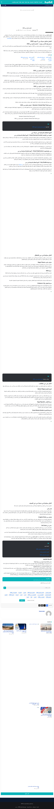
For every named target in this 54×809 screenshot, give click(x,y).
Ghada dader (34, 30)
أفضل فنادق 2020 (31, 592)
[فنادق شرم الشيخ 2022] (31, 59)
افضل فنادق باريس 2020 (38, 379)
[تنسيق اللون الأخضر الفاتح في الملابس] (49, 59)
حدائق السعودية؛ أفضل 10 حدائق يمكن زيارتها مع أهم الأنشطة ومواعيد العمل (8, 631)
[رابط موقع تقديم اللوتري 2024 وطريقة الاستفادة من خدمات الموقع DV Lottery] (46, 710)
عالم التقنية (36, 2)
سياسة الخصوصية (29, 807)
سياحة (17, 595)
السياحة (20, 592)
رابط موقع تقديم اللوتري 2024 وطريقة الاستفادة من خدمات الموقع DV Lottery (46, 715)
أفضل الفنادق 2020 (39, 592)
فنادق (6, 595)
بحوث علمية (27, 2)
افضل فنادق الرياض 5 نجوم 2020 (38, 127)
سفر (21, 595)
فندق (35, 597)
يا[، (31, 597)
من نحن (16, 807)
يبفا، (27, 597)
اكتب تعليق (27, 793)
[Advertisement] (27, 19)
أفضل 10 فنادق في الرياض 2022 (42, 549)
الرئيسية (40, 2)
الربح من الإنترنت (15, 2)
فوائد (20, 2)
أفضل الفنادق (48, 592)
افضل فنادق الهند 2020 (44, 555)
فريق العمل (34, 807)
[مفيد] (48, 2)
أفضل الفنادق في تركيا (44, 552)
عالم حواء (32, 2)
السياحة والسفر (47, 595)
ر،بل (25, 595)
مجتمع (23, 2)
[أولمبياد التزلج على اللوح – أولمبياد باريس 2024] (20, 627)
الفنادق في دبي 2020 (31, 595)
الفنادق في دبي (40, 595)
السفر (24, 592)
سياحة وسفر (28, 10)
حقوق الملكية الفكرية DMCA (22, 807)
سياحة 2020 (11, 595)
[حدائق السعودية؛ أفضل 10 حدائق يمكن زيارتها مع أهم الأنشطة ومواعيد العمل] (8, 627)
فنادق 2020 (48, 597)
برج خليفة (21, 164)
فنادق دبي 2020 (41, 597)
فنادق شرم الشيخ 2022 (24, 57)
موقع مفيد (9, 38)
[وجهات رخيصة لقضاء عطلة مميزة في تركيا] (33, 746)
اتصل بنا (37, 807)
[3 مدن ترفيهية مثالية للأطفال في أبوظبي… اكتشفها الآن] (33, 663)
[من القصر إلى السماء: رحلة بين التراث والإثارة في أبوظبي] (46, 627)
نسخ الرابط (22, 600)
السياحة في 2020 (13, 592)
